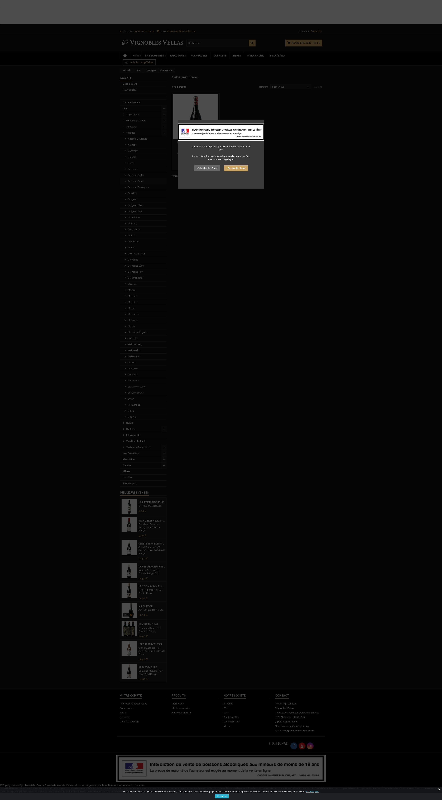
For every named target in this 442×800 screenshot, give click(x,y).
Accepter (222, 796)
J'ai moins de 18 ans (207, 168)
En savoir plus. (312, 791)
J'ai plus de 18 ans (236, 168)
